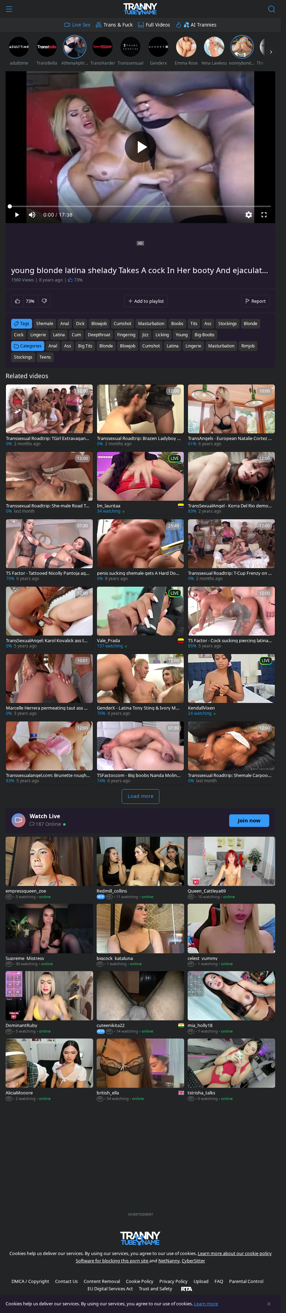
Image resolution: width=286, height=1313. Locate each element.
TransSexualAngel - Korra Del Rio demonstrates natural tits (229, 506)
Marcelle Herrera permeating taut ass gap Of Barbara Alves (47, 708)
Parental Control (246, 1281)
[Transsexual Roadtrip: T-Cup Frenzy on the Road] (231, 550)
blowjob (99, 324)
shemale (44, 324)
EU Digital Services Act (110, 1288)
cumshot (122, 324)
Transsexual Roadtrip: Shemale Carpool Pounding (228, 775)
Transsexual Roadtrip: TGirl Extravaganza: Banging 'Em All (47, 438)
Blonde (106, 346)
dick (80, 324)
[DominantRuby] (49, 1003)
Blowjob (127, 346)
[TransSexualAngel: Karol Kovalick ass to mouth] (49, 618)
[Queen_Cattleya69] (231, 869)
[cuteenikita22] (140, 1003)
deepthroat (99, 335)
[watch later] (14, 392)
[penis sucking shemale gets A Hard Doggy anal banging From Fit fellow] (140, 550)
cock (18, 335)
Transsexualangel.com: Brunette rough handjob (46, 775)
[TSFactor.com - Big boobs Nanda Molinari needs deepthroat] (140, 753)
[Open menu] (9, 9)
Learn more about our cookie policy (235, 1253)
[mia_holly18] (231, 1003)
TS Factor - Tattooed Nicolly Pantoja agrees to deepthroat (48, 573)
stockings (227, 324)
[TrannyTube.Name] (140, 9)
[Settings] (249, 215)
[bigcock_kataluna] (140, 936)
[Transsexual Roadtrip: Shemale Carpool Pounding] (231, 753)
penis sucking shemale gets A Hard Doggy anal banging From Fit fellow (138, 573)
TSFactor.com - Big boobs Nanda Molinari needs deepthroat (139, 775)
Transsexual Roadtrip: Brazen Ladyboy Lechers (138, 438)
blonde (250, 324)
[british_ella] (140, 1070)
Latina (173, 346)
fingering (126, 335)
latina (59, 335)
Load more (140, 796)
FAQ (218, 1281)
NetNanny (169, 1260)
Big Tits (85, 346)
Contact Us (66, 1281)
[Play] (140, 147)
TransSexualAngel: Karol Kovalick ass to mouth (46, 640)
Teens (45, 357)
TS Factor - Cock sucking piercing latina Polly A (230, 640)
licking (162, 335)
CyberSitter (193, 1260)
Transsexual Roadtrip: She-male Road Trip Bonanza (47, 506)
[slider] (140, 206)
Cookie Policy (139, 1281)
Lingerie (193, 346)
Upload (201, 1281)
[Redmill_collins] (140, 869)
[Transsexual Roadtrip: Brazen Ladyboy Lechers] (140, 416)
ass (207, 324)
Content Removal (102, 1281)
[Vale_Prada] (140, 618)
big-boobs (204, 335)
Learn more (206, 1303)
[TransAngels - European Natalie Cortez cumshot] (231, 416)
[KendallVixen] (231, 685)
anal (64, 324)
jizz (145, 335)
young (182, 335)
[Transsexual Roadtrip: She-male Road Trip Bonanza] (49, 483)
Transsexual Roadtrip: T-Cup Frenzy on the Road (229, 573)
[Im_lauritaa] (140, 483)
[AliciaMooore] (49, 1070)
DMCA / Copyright (30, 1281)
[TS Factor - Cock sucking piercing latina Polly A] (231, 618)
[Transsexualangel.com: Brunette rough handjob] (49, 753)
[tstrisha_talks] (231, 1070)
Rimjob (248, 346)
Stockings (23, 357)
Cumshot (151, 346)
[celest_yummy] (231, 936)
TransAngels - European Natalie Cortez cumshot (229, 438)
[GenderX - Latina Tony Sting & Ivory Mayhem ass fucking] (140, 685)
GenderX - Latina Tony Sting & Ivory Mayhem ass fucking (139, 708)
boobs (177, 324)
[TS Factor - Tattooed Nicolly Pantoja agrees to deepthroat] (49, 550)
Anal (52, 346)
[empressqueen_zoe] (49, 869)
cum (76, 335)
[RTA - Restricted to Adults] (186, 1288)
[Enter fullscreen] (264, 215)
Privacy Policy (173, 1281)
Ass (67, 346)
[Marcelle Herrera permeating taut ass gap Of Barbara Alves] (49, 685)
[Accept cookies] (269, 1304)
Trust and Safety (155, 1288)
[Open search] (271, 9)
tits (193, 324)
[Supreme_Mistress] (49, 936)
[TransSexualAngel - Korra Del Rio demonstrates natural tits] (231, 483)
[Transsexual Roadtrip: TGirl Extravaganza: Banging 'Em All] (49, 416)
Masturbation (221, 346)
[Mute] (32, 215)
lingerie (38, 335)
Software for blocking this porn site (112, 1260)
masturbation (151, 324)
